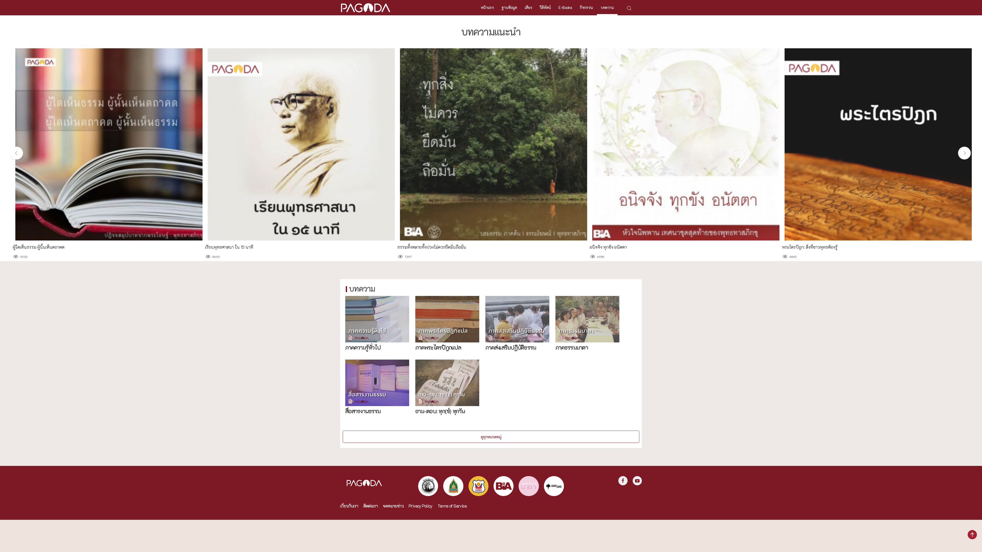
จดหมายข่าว (393, 506)
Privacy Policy (420, 506)
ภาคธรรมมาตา (571, 347)
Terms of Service (452, 506)
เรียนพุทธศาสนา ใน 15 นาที (229, 247)
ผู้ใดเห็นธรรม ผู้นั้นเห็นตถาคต (38, 247)
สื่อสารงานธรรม (363, 411)
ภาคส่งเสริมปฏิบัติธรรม (510, 347)
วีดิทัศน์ (545, 7)
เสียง (528, 7)
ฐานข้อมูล (509, 7)
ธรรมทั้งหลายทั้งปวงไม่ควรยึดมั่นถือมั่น (431, 247)
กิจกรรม (586, 7)
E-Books (565, 7)
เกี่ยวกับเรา (349, 506)
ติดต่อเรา (370, 506)
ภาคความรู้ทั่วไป (363, 347)
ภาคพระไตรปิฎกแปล (438, 347)
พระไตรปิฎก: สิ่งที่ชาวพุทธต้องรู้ (810, 247)
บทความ (607, 7)
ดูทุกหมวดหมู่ (491, 436)
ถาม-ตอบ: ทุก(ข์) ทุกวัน (440, 411)
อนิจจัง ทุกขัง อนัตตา (608, 247)
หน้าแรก (487, 7)
